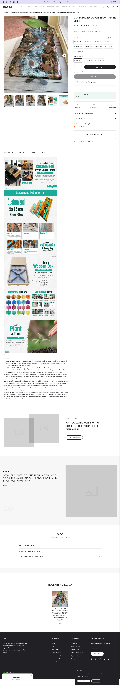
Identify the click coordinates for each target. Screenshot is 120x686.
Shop (53, 646)
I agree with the (85, 72)
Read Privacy (85, 676)
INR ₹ (114, 2)
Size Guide (113, 38)
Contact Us (54, 662)
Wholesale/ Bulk (56, 659)
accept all (83, 681)
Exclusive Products (56, 653)
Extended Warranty (56, 656)
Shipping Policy (75, 649)
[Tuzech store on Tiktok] (109, 659)
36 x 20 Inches (78, 42)
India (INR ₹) (9, 672)
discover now (74, 437)
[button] (104, 6)
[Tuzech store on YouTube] (105, 659)
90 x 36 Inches (108, 46)
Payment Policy (75, 656)
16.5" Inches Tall (88, 60)
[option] (36, 54)
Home (6, 12)
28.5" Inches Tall (99, 60)
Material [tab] (22, 153)
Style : (79, 56)
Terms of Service (75, 646)
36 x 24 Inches (88, 42)
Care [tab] (43, 153)
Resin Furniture (55, 649)
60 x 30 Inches (108, 42)
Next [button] (64, 55)
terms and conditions (89, 72)
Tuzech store (12, 675)
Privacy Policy (74, 643)
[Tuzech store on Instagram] (100, 659)
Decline (96, 681)
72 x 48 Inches (98, 46)
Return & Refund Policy (77, 653)
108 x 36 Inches (78, 51)
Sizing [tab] (33, 153)
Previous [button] (8, 55)
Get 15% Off (2, 344)
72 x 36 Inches (88, 46)
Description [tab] (8, 153)
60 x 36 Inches (78, 46)
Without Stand (78, 60)
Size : (79, 38)
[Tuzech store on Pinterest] (96, 659)
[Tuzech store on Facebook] (92, 659)
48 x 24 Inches (98, 42)
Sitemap (73, 659)
